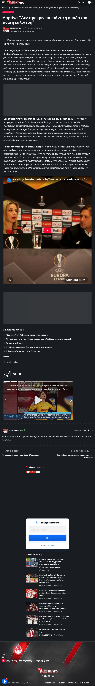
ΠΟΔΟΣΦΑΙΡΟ (8, 12)
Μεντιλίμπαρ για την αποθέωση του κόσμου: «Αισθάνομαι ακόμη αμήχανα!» (39, 339)
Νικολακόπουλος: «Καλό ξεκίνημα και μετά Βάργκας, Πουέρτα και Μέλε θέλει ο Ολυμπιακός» (54, 618)
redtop (15, 362)
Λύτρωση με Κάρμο (14, 343)
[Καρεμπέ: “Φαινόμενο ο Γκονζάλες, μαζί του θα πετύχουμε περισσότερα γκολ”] (32, 593)
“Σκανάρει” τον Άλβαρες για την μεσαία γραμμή (27, 335)
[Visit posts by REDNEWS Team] (5, 29)
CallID (52, 545)
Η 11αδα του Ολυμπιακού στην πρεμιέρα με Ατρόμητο (29, 347)
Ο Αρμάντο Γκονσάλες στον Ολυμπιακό (23, 351)
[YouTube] (45, 676)
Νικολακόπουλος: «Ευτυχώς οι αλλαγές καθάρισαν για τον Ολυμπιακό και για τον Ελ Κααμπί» (52, 605)
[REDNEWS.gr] (15, 2)
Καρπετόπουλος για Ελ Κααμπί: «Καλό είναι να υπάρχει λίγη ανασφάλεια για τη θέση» (51, 561)
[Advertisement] (47, 100)
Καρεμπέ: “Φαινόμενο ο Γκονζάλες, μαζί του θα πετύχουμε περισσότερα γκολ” (53, 592)
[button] (4, 2)
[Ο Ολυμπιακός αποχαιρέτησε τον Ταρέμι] (32, 632)
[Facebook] (88, 430)
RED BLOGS (45, 567)
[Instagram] (91, 430)
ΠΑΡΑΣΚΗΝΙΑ (55, 567)
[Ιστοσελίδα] (85, 430)
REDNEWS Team (16, 28)
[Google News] (49, 676)
